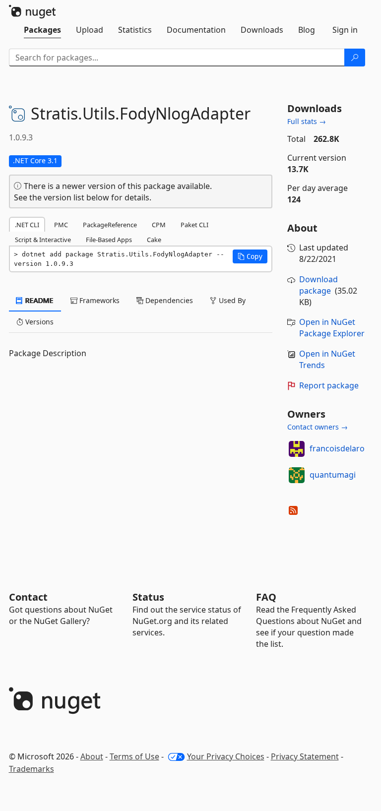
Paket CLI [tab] (194, 224)
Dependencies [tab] (168, 300)
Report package (329, 385)
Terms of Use (134, 756)
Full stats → (306, 121)
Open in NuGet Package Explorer (332, 327)
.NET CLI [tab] (27, 224)
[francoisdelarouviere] (297, 449)
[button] (250, 256)
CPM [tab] (159, 224)
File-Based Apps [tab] (109, 239)
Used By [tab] (231, 300)
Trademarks (31, 768)
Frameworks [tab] (98, 300)
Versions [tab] (38, 321)
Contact (28, 597)
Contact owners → (317, 427)
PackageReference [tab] (110, 224)
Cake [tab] (154, 239)
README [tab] (38, 300)
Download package (318, 285)
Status (148, 597)
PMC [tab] (61, 224)
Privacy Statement (305, 756)
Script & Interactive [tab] (43, 239)
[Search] (354, 57)
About (91, 756)
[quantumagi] (297, 475)
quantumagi (333, 474)
